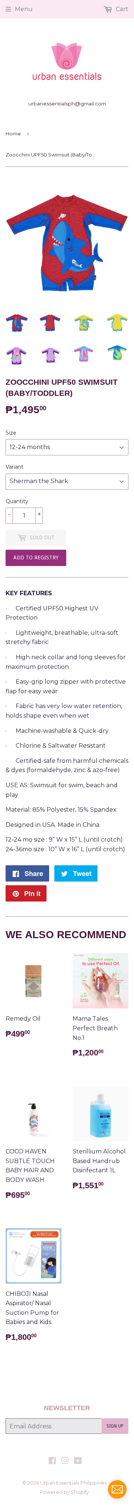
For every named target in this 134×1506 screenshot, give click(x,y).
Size (11, 432)
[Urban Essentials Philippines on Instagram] (65, 1461)
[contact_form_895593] (117, 1489)
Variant (14, 467)
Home (13, 134)
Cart (121, 9)
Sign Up (115, 1426)
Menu (24, 9)
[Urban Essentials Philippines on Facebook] (52, 1461)
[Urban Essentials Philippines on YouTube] (78, 1461)
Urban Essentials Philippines (73, 1483)
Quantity (17, 501)
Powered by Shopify (64, 1492)
